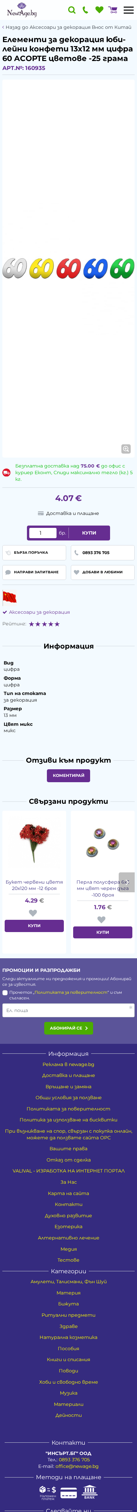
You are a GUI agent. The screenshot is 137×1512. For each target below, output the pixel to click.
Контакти (68, 1204)
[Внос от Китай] (9, 598)
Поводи (68, 1371)
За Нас (69, 1182)
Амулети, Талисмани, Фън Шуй (69, 1282)
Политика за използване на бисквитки (68, 1120)
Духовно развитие (68, 1216)
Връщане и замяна (68, 1087)
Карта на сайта (68, 1193)
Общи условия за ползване (69, 1098)
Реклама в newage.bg (68, 1064)
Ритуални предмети (68, 1315)
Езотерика (68, 1226)
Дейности (69, 1415)
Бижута (68, 1304)
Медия (69, 1249)
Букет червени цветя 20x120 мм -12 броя (34, 885)
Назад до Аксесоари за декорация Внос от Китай (68, 27)
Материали (68, 1404)
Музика (68, 1393)
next (127, 882)
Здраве (69, 1326)
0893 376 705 (74, 1460)
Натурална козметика (68, 1337)
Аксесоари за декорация (39, 612)
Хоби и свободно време (68, 1382)
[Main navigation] (129, 10)
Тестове (68, 1260)
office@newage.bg (77, 1466)
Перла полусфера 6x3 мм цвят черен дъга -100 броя (102, 888)
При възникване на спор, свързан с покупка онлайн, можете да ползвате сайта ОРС (68, 1134)
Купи (89, 533)
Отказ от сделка (69, 1160)
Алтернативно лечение (68, 1238)
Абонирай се (66, 1028)
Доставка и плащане (68, 1075)
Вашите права (68, 1149)
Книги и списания (68, 1359)
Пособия (68, 1349)
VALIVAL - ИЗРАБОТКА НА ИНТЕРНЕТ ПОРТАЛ (69, 1171)
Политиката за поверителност (71, 992)
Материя (68, 1293)
